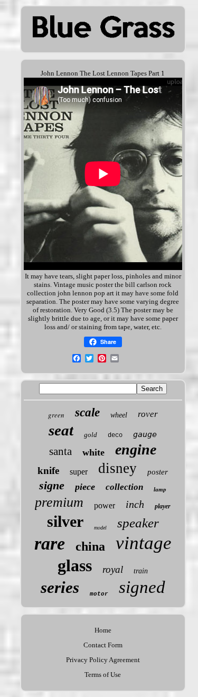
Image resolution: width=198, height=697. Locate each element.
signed (142, 587)
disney (117, 468)
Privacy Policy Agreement (103, 660)
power (104, 505)
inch (135, 504)
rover (148, 414)
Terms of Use (102, 675)
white (93, 452)
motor (99, 594)
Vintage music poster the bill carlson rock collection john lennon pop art (99, 289)
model (100, 528)
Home (103, 630)
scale (87, 412)
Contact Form (102, 645)
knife (48, 470)
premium (59, 502)
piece (85, 486)
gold (90, 435)
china (90, 546)
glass (75, 565)
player (163, 506)
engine (135, 449)
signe (51, 485)
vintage (144, 543)
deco (115, 435)
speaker (138, 523)
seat (61, 430)
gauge (145, 434)
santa (60, 451)
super (79, 471)
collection (124, 487)
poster (157, 472)
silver (65, 521)
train (141, 571)
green (56, 415)
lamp (160, 489)
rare (49, 543)
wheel (118, 415)
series (60, 587)
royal (112, 569)
